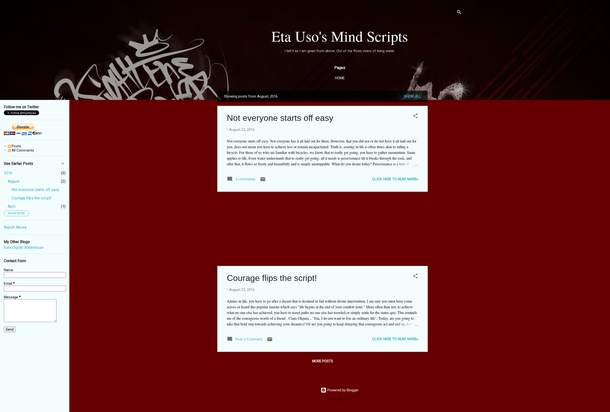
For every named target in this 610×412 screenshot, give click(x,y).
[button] (415, 116)
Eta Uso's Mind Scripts (339, 36)
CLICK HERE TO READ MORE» (395, 179)
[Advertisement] (447, 162)
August (13, 181)
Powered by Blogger (342, 390)
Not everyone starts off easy (280, 118)
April (11, 206)
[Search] (459, 13)
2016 (8, 173)
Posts (16, 146)
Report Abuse (15, 227)
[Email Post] (263, 181)
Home (340, 78)
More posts (322, 361)
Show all (412, 96)
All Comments (22, 150)
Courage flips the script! (272, 278)
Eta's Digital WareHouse (24, 247)
